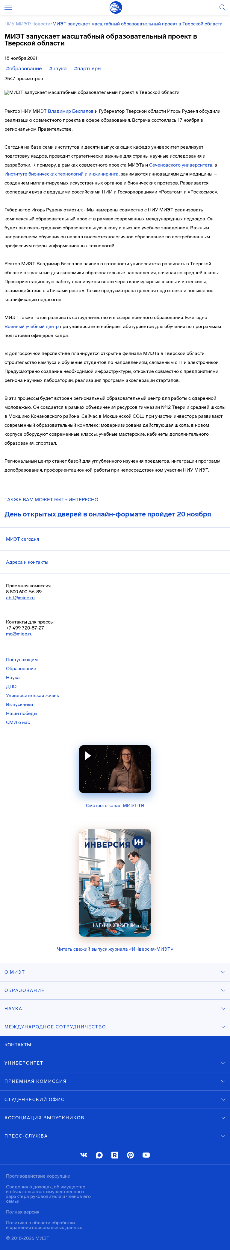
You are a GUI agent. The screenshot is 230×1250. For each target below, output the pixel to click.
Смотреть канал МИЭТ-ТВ (115, 805)
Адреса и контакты (27, 562)
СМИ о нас (18, 722)
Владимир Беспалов (71, 111)
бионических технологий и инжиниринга (73, 174)
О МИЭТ (14, 972)
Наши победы (21, 713)
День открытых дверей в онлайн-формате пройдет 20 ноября (107, 514)
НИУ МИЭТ (16, 24)
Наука (13, 677)
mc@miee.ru (19, 634)
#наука (58, 68)
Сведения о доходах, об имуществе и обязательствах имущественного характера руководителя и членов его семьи (48, 1194)
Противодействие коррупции (38, 1176)
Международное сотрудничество (55, 1027)
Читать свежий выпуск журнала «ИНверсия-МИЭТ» (115, 949)
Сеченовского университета (180, 165)
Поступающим (22, 659)
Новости (40, 24)
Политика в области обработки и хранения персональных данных (44, 1225)
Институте (15, 174)
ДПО (11, 686)
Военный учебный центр (31, 326)
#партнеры (88, 68)
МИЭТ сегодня (22, 539)
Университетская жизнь (32, 695)
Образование (21, 668)
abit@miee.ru (20, 597)
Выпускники (19, 704)
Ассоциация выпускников (44, 1118)
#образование (24, 68)
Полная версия (22, 1212)
